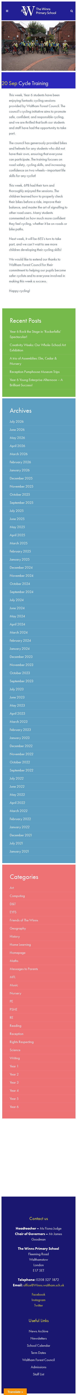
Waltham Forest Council (38, 1359)
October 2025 (20, 494)
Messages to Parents (24, 968)
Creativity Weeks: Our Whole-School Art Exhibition (38, 348)
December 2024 (21, 567)
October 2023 (20, 673)
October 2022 (20, 762)
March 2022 (19, 810)
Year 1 (14, 1066)
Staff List (38, 1374)
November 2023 (21, 664)
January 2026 (20, 470)
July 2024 (17, 600)
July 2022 (17, 778)
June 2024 (17, 608)
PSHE (13, 1009)
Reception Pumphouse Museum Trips (35, 371)
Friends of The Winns (24, 920)
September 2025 (21, 502)
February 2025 (20, 551)
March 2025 (19, 543)
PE (11, 1001)
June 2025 (17, 518)
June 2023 (17, 697)
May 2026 (17, 437)
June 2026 (17, 429)
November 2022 (21, 754)
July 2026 (17, 421)
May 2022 (17, 794)
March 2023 (19, 721)
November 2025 (21, 486)
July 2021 (16, 843)
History (15, 936)
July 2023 (17, 689)
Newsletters (38, 1338)
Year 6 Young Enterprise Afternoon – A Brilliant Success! (36, 382)
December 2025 (21, 478)
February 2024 (20, 640)
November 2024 (21, 575)
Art (12, 887)
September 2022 (21, 770)
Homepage (17, 952)
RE (11, 1017)
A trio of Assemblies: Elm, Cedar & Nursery (33, 361)
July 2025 (17, 510)
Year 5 (14, 1098)
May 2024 (17, 616)
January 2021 (19, 851)
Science (15, 1050)
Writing (15, 1058)
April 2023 (17, 713)
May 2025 (17, 527)
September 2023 (21, 681)
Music (14, 985)
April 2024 (17, 624)
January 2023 (20, 737)
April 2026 (17, 445)
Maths (14, 960)
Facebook (38, 1294)
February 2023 (20, 729)
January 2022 (20, 827)
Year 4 (14, 1090)
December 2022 (21, 746)
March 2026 (19, 454)
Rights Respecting (22, 1041)
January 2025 (20, 559)
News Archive (38, 1331)
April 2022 (17, 802)
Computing (17, 895)
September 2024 (21, 591)
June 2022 (17, 786)
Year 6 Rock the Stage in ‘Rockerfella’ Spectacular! (35, 334)
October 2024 (20, 583)
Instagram (38, 1299)
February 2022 (20, 819)
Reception (16, 1033)
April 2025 (17, 535)
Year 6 (14, 1106)
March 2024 (19, 632)
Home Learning (20, 944)
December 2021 (21, 835)
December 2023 (21, 656)
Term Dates (38, 1352)
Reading (15, 1025)
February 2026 (20, 462)
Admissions (38, 1367)
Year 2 (14, 1074)
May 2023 (17, 705)
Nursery (15, 993)
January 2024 (20, 648)
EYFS (13, 912)
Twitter (38, 1305)
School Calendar (38, 1345)
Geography (18, 928)
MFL (13, 977)
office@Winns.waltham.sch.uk (43, 1285)
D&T (13, 904)
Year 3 (14, 1082)
